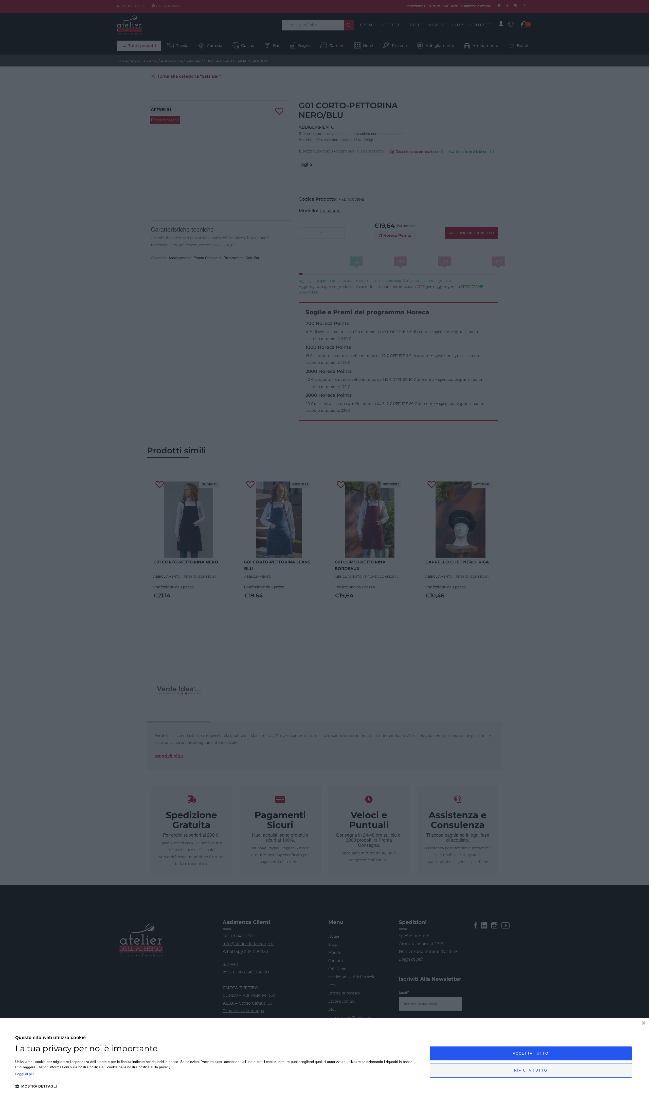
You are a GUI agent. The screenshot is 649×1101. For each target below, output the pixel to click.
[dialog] (324, 1059)
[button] (216, 1086)
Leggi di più (24, 1074)
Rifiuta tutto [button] (530, 1070)
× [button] (643, 1023)
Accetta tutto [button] (531, 1053)
